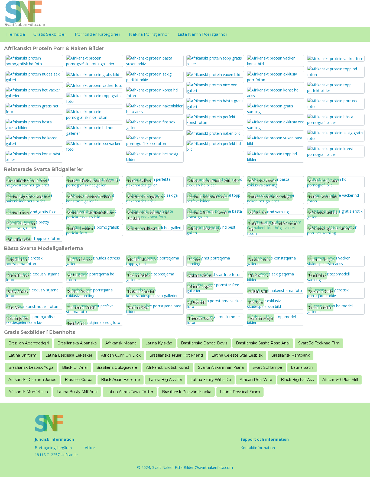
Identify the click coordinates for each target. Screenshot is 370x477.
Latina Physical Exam (240, 391)
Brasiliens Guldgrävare (116, 367)
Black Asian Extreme (120, 379)
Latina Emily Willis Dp (210, 379)
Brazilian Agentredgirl (28, 343)
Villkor (90, 447)
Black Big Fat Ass (297, 379)
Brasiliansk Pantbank (290, 355)
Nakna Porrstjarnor (149, 34)
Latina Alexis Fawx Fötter (129, 391)
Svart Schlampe (267, 367)
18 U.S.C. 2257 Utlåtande (56, 454)
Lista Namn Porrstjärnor (203, 34)
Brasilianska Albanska (77, 343)
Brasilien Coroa (78, 379)
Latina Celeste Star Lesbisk (237, 355)
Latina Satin (302, 367)
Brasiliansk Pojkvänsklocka (186, 391)
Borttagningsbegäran (53, 447)
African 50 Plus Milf (340, 379)
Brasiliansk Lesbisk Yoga (30, 367)
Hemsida (15, 34)
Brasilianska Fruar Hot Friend (176, 355)
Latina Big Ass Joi (165, 379)
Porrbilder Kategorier (98, 34)
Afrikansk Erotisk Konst (167, 367)
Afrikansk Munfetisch (28, 391)
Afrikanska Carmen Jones (32, 379)
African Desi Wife (256, 379)
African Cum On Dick (121, 355)
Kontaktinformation (258, 447)
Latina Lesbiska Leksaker (68, 355)
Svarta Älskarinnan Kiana (221, 367)
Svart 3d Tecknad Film (319, 343)
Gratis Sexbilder (49, 34)
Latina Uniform (22, 355)
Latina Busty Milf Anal (77, 391)
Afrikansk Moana (121, 343)
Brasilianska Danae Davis (204, 343)
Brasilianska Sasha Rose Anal (263, 343)
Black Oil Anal (74, 367)
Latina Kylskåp (158, 343)
